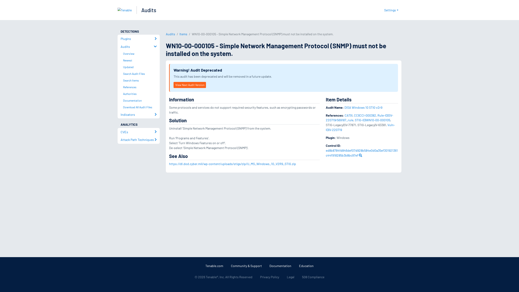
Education (306, 266)
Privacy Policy (269, 277)
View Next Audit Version (189, 85)
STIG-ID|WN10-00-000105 (372, 120)
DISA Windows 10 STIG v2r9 (363, 107)
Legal (290, 277)
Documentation (280, 266)
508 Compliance (313, 277)
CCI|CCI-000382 (365, 115)
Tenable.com (214, 266)
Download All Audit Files (137, 107)
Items (183, 34)
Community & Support (246, 266)
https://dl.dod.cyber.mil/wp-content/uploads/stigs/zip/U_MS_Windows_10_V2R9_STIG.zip (232, 164)
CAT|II (349, 115)
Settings (390, 10)
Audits (148, 10)
